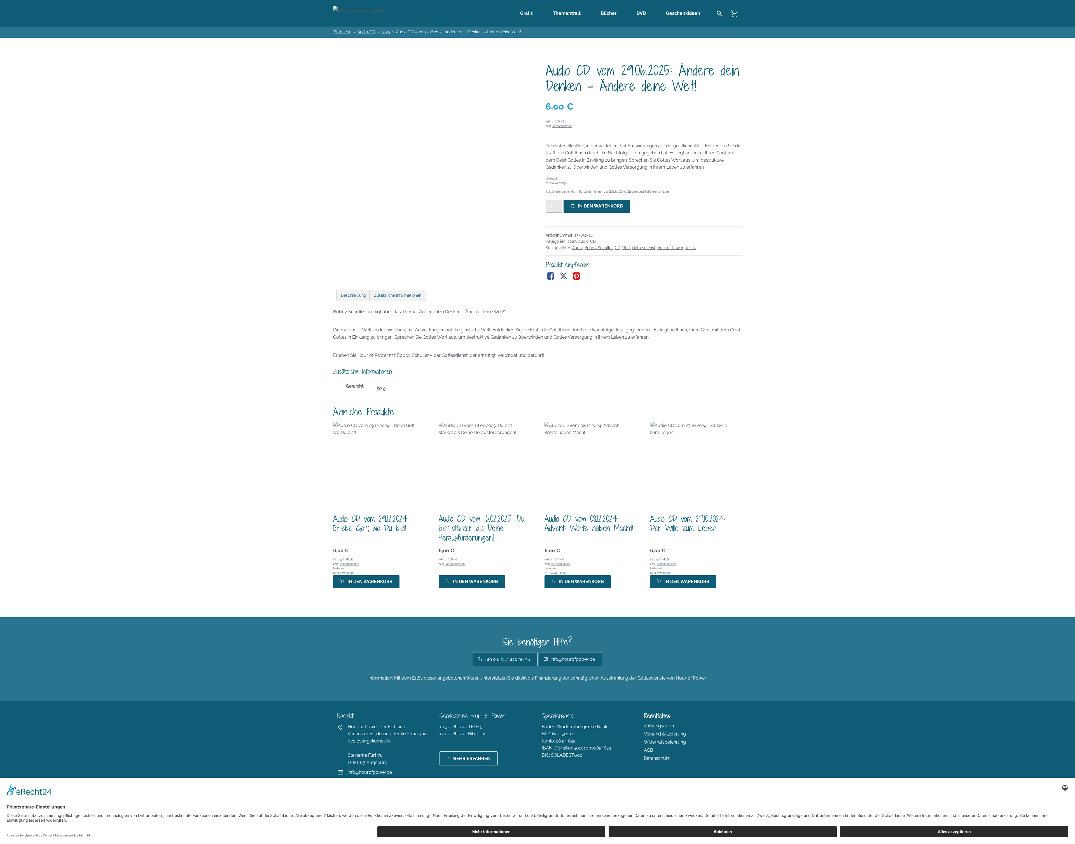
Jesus (690, 248)
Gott (626, 248)
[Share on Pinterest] (576, 276)
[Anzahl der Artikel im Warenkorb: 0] (734, 13)
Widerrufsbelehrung (665, 742)
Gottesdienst (643, 248)
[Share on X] (563, 276)
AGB (648, 750)
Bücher (608, 13)
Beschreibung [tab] (353, 295)
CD (617, 248)
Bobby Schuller (599, 248)
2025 (385, 32)
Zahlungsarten (659, 726)
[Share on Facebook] (551, 276)
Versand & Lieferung (665, 734)
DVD (641, 13)
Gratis (526, 13)
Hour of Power (670, 248)
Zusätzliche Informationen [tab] (397, 295)
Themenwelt (567, 13)
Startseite (342, 32)
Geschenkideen (683, 13)
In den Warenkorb (600, 206)
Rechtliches (657, 716)
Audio (577, 248)
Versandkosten (562, 126)
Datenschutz (657, 758)
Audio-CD (366, 32)
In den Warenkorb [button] (369, 581)
